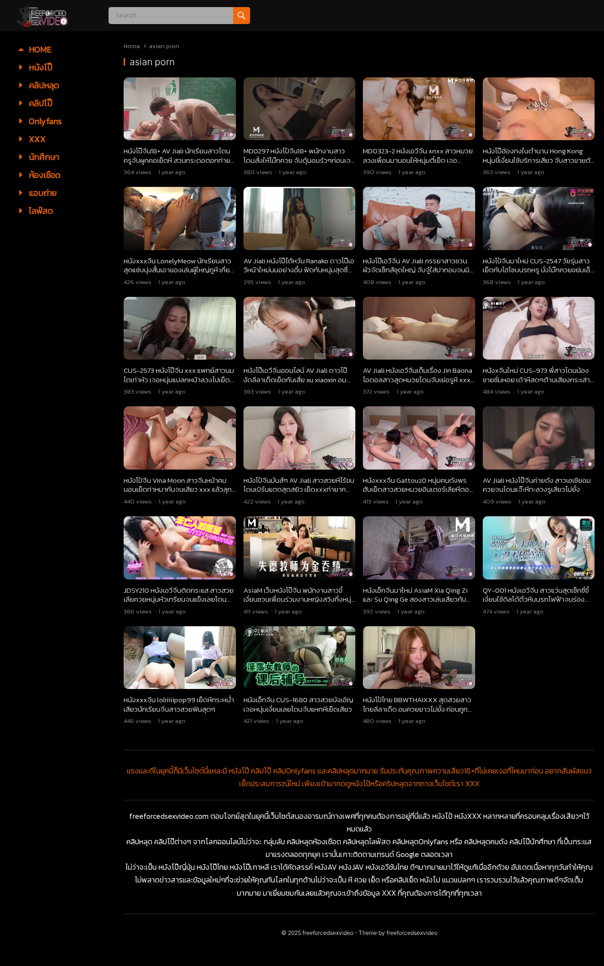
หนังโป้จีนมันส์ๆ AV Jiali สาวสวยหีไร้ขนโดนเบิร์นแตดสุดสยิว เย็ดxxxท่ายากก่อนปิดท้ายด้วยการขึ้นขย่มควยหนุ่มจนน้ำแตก (299, 494)
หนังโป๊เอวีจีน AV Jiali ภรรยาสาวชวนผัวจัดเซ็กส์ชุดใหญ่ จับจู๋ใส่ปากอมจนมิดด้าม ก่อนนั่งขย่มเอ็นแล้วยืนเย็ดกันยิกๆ (418, 270)
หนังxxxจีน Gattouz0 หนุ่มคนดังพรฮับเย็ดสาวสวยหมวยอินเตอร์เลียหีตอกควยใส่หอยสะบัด (418, 489)
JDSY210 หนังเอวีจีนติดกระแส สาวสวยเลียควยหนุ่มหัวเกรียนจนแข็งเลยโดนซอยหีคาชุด (179, 599)
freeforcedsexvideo (327, 932)
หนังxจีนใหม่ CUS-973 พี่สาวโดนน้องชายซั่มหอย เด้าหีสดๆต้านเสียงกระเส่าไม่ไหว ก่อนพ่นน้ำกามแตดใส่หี (536, 379)
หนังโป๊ (39, 67)
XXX (36, 139)
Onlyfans (44, 121)
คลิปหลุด (43, 85)
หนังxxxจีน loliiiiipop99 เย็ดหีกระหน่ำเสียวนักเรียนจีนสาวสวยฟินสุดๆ (179, 704)
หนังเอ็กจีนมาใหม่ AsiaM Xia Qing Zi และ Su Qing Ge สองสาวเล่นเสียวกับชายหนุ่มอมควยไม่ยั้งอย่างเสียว (415, 599)
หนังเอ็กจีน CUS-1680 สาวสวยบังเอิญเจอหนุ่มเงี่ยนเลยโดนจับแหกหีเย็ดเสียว (298, 704)
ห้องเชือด (43, 174)
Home (132, 46)
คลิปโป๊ (39, 103)
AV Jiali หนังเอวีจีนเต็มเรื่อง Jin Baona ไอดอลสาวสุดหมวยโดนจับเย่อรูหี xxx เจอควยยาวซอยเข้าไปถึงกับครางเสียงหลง (417, 384)
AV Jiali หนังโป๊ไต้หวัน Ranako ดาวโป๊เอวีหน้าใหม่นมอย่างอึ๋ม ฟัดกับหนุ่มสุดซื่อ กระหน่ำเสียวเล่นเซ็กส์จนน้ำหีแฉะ (298, 270)
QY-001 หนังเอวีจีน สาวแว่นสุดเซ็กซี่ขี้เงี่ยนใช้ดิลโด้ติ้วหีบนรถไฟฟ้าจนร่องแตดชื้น (536, 599)
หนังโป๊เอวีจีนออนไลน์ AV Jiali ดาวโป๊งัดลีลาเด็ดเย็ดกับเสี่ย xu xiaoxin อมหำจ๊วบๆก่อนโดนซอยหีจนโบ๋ (298, 379)
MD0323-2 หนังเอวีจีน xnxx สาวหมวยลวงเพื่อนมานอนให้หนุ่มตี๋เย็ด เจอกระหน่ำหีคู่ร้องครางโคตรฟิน (418, 160)
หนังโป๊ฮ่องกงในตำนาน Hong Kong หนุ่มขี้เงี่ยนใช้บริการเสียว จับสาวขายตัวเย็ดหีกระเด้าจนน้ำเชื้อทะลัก (538, 160)
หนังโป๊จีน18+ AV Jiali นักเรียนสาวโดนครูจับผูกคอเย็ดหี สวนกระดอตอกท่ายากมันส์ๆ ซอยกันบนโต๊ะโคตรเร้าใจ (179, 160)
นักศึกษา (43, 157)
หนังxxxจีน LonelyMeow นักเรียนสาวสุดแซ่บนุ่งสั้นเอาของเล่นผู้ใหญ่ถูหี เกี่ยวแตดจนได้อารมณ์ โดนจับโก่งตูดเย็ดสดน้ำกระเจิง (179, 274)
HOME (39, 49)
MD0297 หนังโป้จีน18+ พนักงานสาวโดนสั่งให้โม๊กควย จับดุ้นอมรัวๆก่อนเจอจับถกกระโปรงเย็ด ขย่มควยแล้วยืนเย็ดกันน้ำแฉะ (299, 164)
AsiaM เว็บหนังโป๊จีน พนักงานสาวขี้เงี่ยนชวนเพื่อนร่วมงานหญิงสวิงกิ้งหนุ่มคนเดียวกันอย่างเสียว (299, 599)
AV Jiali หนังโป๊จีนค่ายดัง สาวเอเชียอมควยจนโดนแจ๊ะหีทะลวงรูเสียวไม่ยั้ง (537, 485)
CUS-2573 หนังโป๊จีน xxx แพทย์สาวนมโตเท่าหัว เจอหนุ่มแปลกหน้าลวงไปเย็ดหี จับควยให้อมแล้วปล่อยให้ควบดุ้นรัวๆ (179, 379)
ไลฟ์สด (40, 210)
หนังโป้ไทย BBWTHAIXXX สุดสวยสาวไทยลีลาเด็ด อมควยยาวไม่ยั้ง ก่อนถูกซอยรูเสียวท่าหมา (417, 708)
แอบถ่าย (42, 192)
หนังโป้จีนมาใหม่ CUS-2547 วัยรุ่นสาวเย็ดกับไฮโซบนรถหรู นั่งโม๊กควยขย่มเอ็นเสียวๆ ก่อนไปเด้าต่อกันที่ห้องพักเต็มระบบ (539, 274)
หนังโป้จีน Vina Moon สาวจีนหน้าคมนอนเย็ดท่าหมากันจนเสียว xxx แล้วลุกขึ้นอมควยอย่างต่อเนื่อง (178, 489)
